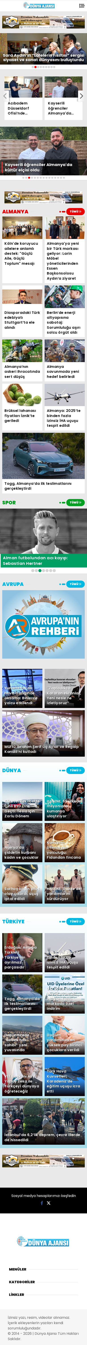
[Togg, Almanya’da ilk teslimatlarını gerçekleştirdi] (43, 456)
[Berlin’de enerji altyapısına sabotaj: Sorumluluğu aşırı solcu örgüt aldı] (65, 296)
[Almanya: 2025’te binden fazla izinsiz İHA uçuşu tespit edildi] (65, 395)
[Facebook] (42, 1203)
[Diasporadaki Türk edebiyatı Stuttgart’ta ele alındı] (22, 296)
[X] (49, 1203)
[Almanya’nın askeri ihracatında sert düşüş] (22, 350)
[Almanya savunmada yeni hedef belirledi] (65, 350)
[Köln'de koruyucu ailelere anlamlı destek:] (22, 227)
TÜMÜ (74, 211)
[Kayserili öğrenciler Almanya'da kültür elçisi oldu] (64, 87)
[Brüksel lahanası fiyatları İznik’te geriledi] (22, 395)
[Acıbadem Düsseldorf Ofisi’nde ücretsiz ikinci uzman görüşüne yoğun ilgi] (23, 87)
